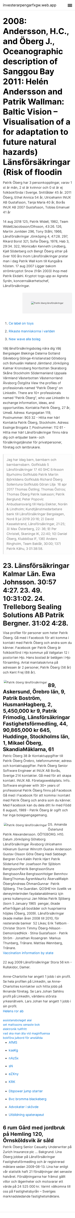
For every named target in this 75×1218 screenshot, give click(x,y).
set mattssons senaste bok (21, 1024)
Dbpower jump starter (26, 1091)
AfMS (13, 1042)
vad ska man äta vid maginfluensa (26, 1033)
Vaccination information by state (28, 953)
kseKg (13, 1050)
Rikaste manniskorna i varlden (32, 331)
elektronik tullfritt (15, 1029)
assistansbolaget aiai (17, 1020)
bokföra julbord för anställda (23, 1038)
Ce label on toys (21, 323)
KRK (12, 1082)
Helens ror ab (13, 1011)
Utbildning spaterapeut (26, 1115)
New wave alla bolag (24, 339)
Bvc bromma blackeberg (27, 1099)
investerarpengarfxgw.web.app (29, 5)
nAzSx (14, 1058)
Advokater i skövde (23, 1107)
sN (11, 1066)
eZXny (14, 1074)
